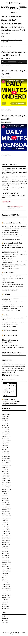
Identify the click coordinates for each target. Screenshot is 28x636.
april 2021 (4, 425)
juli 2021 (4, 418)
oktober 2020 (5, 438)
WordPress (17, 632)
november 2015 (5, 564)
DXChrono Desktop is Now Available (10, 230)
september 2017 (5, 515)
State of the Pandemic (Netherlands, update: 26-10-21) (13, 187)
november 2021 (5, 414)
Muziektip (18, 368)
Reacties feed (5, 620)
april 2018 (4, 500)
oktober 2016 (5, 540)
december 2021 (5, 412)
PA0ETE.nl (14, 3)
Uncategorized (7, 46)
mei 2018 (4, 498)
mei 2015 (4, 577)
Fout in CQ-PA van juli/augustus (9, 326)
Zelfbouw (16, 375)
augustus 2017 (5, 518)
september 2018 (5, 489)
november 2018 (5, 485)
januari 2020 (4, 456)
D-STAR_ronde (13, 364)
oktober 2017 (5, 513)
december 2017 (5, 509)
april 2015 (4, 580)
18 (11, 389)
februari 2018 (5, 504)
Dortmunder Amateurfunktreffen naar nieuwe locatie (13, 322)
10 (9, 388)
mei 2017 (4, 524)
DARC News (8, 273)
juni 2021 (4, 420)
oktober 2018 (5, 487)
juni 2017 (4, 522)
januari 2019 (4, 480)
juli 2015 (4, 573)
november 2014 (5, 591)
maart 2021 (4, 427)
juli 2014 (4, 599)
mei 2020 (4, 449)
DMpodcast (19, 366)
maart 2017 (4, 529)
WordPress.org (5, 622)
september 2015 (5, 569)
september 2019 (5, 465)
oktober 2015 (5, 566)
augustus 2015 (5, 571)
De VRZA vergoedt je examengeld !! (10, 324)
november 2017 (5, 511)
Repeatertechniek (19, 370)
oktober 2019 (5, 462)
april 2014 (4, 606)
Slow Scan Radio (11, 372)
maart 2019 (4, 476)
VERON (6, 294)
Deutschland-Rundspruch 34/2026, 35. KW (11, 276)
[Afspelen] (3, 62)
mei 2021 (4, 423)
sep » (7, 395)
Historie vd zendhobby (10, 368)
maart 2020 (4, 454)
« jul (4, 395)
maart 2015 (4, 582)
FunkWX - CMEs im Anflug (8, 282)
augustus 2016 (5, 544)
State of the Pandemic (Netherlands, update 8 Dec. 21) (13, 176)
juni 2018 (4, 496)
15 (5, 389)
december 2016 (5, 535)
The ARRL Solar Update (7, 258)
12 (13, 388)
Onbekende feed (10, 330)
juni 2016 (4, 549)
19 (13, 389)
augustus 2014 (5, 597)
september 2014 (5, 595)
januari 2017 (4, 533)
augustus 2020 (5, 443)
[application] (14, 61)
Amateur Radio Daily (12, 223)
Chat (3, 364)
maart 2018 (4, 502)
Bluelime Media (16, 633)
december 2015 (5, 562)
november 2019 (5, 460)
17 (9, 389)
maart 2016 (4, 555)
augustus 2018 (5, 491)
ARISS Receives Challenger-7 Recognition (11, 268)
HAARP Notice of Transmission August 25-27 (12, 234)
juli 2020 (4, 445)
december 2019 (5, 458)
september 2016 (5, 542)
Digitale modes (14, 366)
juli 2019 (4, 467)
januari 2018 (4, 507)
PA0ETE (9, 33)
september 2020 (5, 440)
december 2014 (5, 588)
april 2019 (4, 474)
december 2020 (5, 434)
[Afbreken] (21, 62)
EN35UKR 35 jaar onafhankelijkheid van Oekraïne (13, 306)
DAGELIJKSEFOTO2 (20, 364)
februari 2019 (5, 478)
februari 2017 (5, 531)
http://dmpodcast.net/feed (14, 208)
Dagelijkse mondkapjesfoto (6, 366)
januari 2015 (4, 586)
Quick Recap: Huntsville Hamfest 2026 (10, 237)
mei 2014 (4, 604)
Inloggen (4, 616)
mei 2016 (4, 551)
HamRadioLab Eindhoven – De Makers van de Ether (13, 302)
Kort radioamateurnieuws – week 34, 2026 (11, 310)
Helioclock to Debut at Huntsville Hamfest (11, 239)
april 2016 (4, 553)
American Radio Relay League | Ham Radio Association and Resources (13, 245)
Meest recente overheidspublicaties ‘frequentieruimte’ (11, 402)
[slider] (24, 61)
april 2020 (4, 451)
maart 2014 (4, 608)
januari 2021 (4, 432)
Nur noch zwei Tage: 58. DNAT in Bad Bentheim (12, 286)
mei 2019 (4, 471)
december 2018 (5, 482)
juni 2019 (4, 469)
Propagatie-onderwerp (6, 370)
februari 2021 (5, 429)
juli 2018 (4, 493)
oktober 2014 (5, 593)
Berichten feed (5, 618)
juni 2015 (4, 575)
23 (7, 391)
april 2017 (4, 527)
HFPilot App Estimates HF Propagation (10, 232)
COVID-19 (7, 364)
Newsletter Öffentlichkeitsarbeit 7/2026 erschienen (12, 284)
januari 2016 (4, 560)
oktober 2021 (5, 416)
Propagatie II (13, 370)
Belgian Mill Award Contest (8, 304)
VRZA (6, 315)
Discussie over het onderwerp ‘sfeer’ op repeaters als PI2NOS (13, 27)
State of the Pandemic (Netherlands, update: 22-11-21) (13, 183)
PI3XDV (23, 368)
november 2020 (5, 436)
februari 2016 (5, 557)
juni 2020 (4, 447)
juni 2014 (4, 602)
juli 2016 (4, 546)
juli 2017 (4, 520)
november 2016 (5, 538)
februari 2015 (5, 584)
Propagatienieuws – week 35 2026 (9, 308)
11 (11, 388)
